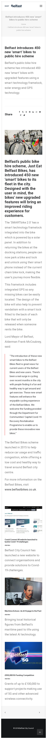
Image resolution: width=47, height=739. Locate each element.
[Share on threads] (26, 112)
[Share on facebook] (19, 112)
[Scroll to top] (40, 731)
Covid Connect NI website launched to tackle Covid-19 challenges (21, 541)
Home (23, 24)
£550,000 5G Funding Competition (19, 675)
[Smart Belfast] (13, 6)
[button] (41, 6)
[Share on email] (24, 115)
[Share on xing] (20, 115)
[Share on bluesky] (39, 112)
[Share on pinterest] (29, 112)
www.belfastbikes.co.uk (20, 489)
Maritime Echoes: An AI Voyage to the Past (23, 611)
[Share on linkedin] (33, 112)
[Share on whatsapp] (36, 112)
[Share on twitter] (22, 112)
